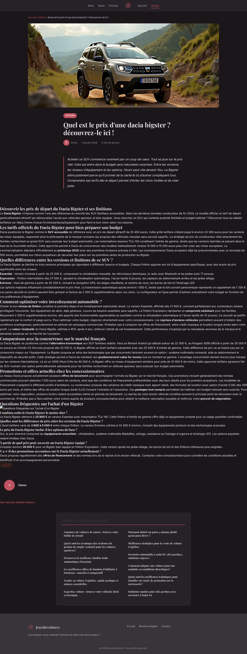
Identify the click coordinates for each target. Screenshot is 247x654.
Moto (91, 5)
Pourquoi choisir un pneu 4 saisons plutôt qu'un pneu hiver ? (152, 533)
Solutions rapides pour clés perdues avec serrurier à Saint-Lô (152, 593)
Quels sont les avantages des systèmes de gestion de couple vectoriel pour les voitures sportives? (90, 547)
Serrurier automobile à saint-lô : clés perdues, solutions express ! (155, 556)
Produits (113, 5)
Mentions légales (148, 626)
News (101, 5)
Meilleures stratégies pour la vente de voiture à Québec (155, 545)
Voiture (155, 5)
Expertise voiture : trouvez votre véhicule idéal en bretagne (91, 593)
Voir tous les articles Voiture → (18, 502)
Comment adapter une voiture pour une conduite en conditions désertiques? (151, 567)
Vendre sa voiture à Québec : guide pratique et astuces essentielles (91, 582)
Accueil (32, 17)
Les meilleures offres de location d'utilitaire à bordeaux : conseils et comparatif (90, 571)
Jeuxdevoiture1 (48, 627)
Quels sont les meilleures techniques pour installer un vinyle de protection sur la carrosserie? (153, 580)
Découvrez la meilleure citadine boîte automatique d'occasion (86, 559)
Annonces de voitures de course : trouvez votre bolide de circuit (91, 533)
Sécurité (142, 5)
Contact (165, 626)
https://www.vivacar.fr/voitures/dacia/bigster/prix (48, 222)
